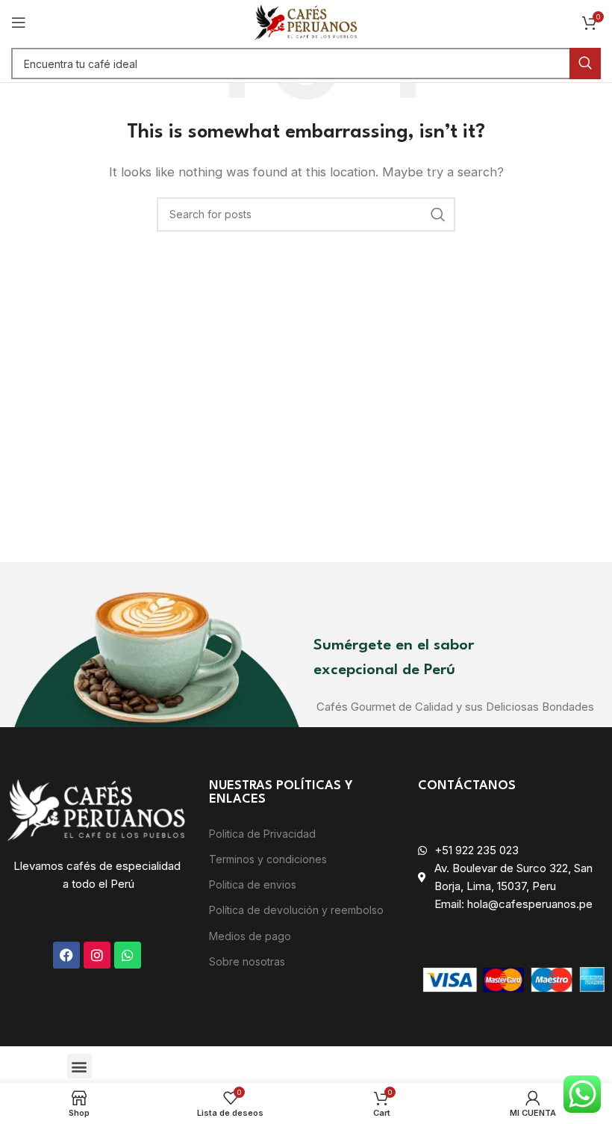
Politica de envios (252, 884)
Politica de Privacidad (262, 833)
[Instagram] (97, 955)
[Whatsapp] (127, 955)
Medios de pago (250, 936)
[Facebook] (66, 955)
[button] (79, 1066)
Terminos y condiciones (268, 859)
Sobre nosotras (247, 961)
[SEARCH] (585, 63)
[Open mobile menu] (19, 22)
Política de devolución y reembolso (296, 910)
